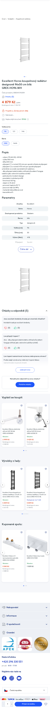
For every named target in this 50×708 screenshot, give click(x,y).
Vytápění (11, 19)
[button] (28, 119)
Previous (2, 421)
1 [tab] (24, 76)
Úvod (3, 19)
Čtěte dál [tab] (24, 249)
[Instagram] (11, 678)
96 (5, 132)
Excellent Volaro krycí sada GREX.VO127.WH (35, 557)
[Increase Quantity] (11, 704)
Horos (29, 209)
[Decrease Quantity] (3, 704)
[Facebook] (4, 678)
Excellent (30, 204)
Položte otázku (25, 385)
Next (47, 421)
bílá (5, 143)
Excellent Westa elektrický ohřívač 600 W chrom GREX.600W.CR (35, 431)
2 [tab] (25, 76)
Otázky (9, 97)
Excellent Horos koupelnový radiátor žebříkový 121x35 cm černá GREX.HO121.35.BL (12, 495)
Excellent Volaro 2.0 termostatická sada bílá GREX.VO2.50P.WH (10, 558)
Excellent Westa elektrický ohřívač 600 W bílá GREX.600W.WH (11, 431)
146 (23, 132)
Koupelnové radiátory (23, 19)
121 (14, 132)
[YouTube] (19, 678)
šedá (15, 143)
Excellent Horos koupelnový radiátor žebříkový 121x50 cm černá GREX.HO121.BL (36, 495)
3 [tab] (26, 450)
